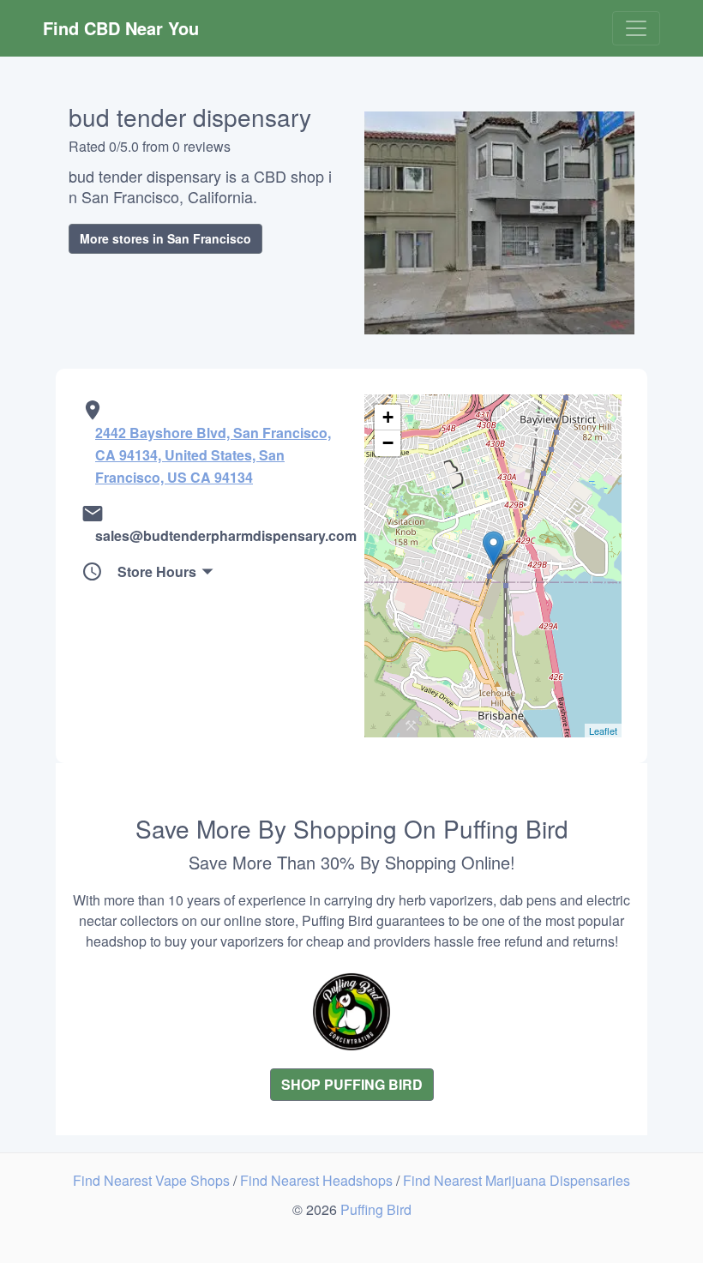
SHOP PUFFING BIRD (352, 1084)
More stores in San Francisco (165, 238)
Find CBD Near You (121, 27)
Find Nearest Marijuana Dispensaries (516, 1180)
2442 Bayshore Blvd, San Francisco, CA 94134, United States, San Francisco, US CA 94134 (213, 455)
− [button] (388, 443)
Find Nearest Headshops (318, 1180)
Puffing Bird (376, 1209)
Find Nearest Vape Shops (153, 1180)
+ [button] (388, 417)
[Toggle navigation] (636, 28)
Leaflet (603, 730)
